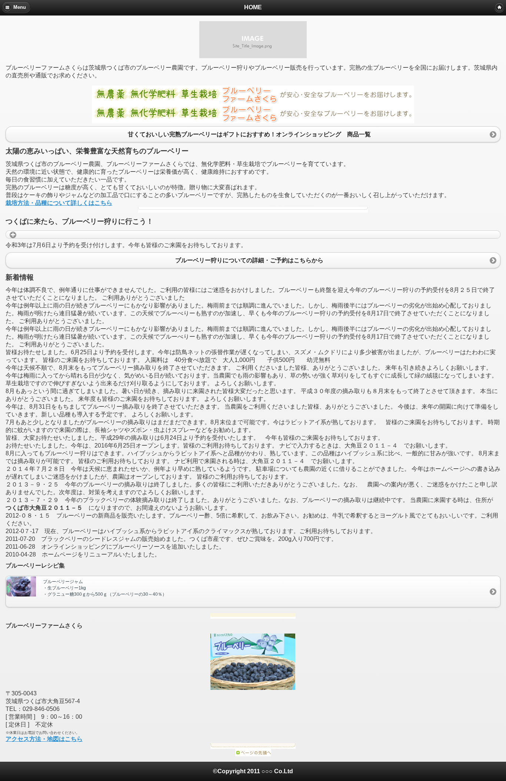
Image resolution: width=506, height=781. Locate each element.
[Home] (499, 7)
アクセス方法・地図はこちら (44, 739)
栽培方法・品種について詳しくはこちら (59, 203)
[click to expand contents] (253, 234)
